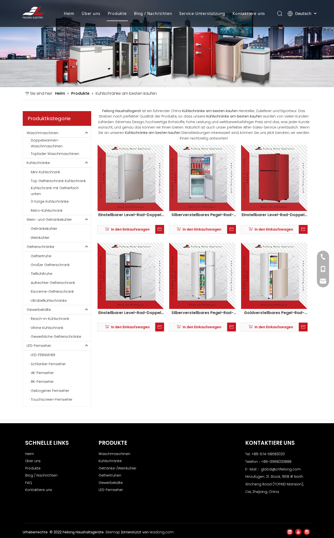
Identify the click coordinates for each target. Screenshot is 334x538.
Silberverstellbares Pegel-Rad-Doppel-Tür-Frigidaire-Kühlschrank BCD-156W (202, 215)
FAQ (28, 482)
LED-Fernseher (39, 345)
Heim (69, 13)
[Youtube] (298, 532)
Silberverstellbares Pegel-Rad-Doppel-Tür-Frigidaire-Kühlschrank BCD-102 (202, 313)
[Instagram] (307, 532)
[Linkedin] (290, 532)
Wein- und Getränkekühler (49, 219)
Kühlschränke (38, 162)
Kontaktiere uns (249, 13)
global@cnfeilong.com (281, 469)
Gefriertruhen (110, 475)
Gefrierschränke (40, 246)
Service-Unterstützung (202, 13)
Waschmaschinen (42, 132)
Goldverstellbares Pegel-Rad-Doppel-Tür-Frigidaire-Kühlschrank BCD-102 (274, 313)
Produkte (117, 13)
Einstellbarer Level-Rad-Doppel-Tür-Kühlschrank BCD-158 (130, 215)
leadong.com (162, 532)
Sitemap (113, 532)
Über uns (91, 13)
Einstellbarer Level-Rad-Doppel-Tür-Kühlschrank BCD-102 (130, 313)
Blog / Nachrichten (153, 13)
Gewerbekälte (39, 309)
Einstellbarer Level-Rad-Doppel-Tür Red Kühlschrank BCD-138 (274, 215)
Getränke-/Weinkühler (117, 468)
